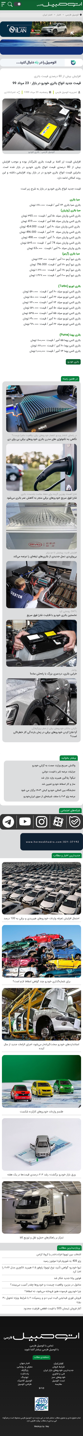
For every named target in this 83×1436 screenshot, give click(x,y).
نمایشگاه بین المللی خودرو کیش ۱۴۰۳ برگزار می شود (48, 790)
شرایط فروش (58, 1367)
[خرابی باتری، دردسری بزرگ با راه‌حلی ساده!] (41, 643)
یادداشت (24, 1374)
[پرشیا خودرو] (41, 47)
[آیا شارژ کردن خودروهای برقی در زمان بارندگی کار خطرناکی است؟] (41, 702)
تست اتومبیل (58, 1380)
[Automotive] (41, 1013)
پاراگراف (24, 1370)
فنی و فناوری (58, 1374)
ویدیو (41, 1387)
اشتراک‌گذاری (10, 92)
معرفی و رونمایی (24, 1367)
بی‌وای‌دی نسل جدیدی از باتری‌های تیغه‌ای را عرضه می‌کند (45, 556)
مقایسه (58, 1384)
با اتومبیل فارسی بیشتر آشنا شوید (41, 1350)
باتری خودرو (73, 362)
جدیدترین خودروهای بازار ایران (58, 1370)
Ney (47, 1426)
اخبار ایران (58, 1363)
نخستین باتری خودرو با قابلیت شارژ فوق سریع (52, 615)
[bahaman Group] (41, 1206)
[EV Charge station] (41, 467)
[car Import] (41, 1080)
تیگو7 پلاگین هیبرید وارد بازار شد (58, 778)
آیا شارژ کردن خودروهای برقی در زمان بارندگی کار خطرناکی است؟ (45, 734)
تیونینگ (24, 1377)
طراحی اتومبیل (24, 1384)
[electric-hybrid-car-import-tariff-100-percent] (41, 887)
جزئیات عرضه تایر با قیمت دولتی (58, 772)
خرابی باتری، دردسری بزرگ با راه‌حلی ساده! (53, 674)
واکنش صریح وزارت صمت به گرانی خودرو (53, 765)
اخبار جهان (25, 1363)
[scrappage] (41, 950)
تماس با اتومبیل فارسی (41, 1346)
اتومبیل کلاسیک (24, 1380)
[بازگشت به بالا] (6, 1429)
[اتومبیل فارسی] (41, 62)
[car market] (41, 1143)
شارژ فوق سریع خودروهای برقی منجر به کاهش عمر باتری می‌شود (42, 498)
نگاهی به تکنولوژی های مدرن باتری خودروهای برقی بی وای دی (42, 439)
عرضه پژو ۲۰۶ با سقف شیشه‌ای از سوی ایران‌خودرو (49, 796)
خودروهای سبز (58, 1377)
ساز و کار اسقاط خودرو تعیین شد (58, 784)
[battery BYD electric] (41, 408)
